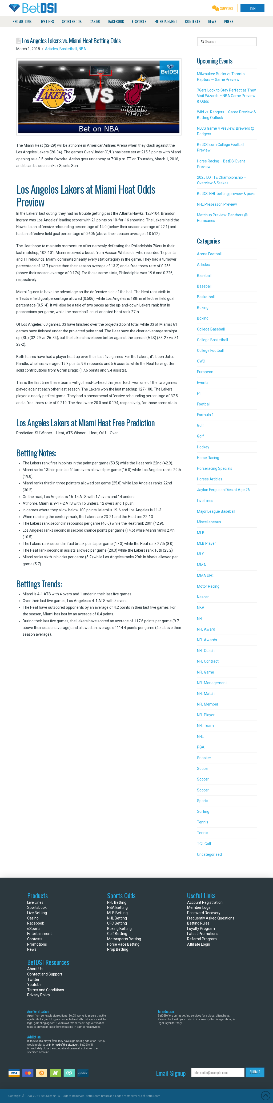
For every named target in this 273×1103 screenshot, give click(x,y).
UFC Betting (117, 923)
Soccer (203, 768)
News (32, 949)
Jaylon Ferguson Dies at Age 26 (223, 490)
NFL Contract (208, 661)
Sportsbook (37, 907)
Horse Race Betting (123, 944)
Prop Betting (117, 949)
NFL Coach (206, 650)
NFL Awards (207, 640)
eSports (34, 928)
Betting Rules (198, 923)
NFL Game (205, 672)
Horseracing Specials (214, 468)
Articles (51, 49)
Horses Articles (209, 479)
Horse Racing (208, 458)
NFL (200, 618)
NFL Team (205, 725)
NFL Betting (116, 902)
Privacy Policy (38, 995)
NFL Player (206, 715)
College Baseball (211, 329)
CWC (201, 361)
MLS (200, 554)
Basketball (68, 49)
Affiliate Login (198, 944)
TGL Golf (204, 844)
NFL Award (206, 629)
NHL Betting (117, 918)
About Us (35, 969)
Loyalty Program (201, 928)
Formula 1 (205, 415)
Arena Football (209, 254)
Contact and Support (44, 974)
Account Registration (205, 902)
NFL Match (206, 693)
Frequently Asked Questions (210, 918)
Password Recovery (203, 913)
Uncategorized (209, 854)
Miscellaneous (209, 522)
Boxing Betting (119, 928)
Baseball (204, 275)
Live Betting (37, 913)
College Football (210, 350)
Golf (200, 425)
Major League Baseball (216, 511)
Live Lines (205, 501)
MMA (201, 565)
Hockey (203, 447)
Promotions (37, 944)
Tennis (202, 822)
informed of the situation (63, 1044)
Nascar (203, 597)
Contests (34, 939)
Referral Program (202, 939)
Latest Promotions (202, 933)
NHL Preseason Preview (217, 204)
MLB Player (206, 543)
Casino (33, 918)
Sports (202, 801)
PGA (200, 747)
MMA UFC (205, 576)
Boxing (202, 307)
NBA (82, 49)
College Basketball (212, 340)
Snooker (204, 758)
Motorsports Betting (124, 939)
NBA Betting (117, 907)
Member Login (199, 907)
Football (203, 404)
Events (202, 382)
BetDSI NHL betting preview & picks (226, 194)
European (205, 372)
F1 (199, 393)
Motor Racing (208, 586)
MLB (200, 533)
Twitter (33, 979)
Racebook (35, 923)
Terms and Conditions (45, 990)
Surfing (203, 811)
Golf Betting (117, 933)
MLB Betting (117, 913)
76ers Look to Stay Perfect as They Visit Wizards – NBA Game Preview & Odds (226, 95)
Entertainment (39, 933)
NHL (200, 736)
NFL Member (207, 704)
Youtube (34, 984)
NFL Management (212, 683)
